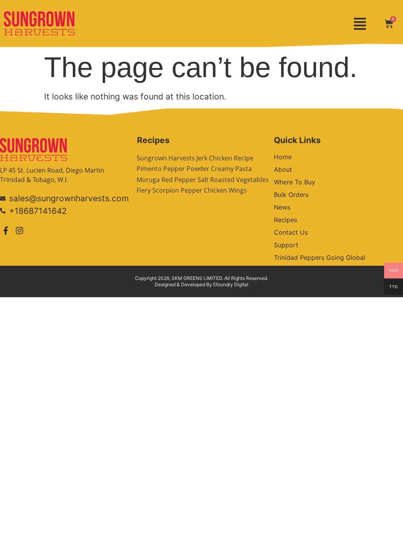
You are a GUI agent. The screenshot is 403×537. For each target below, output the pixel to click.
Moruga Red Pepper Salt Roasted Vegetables (203, 179)
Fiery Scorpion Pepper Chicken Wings (192, 190)
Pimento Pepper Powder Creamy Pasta (194, 168)
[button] (360, 24)
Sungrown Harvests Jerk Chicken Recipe (195, 158)
